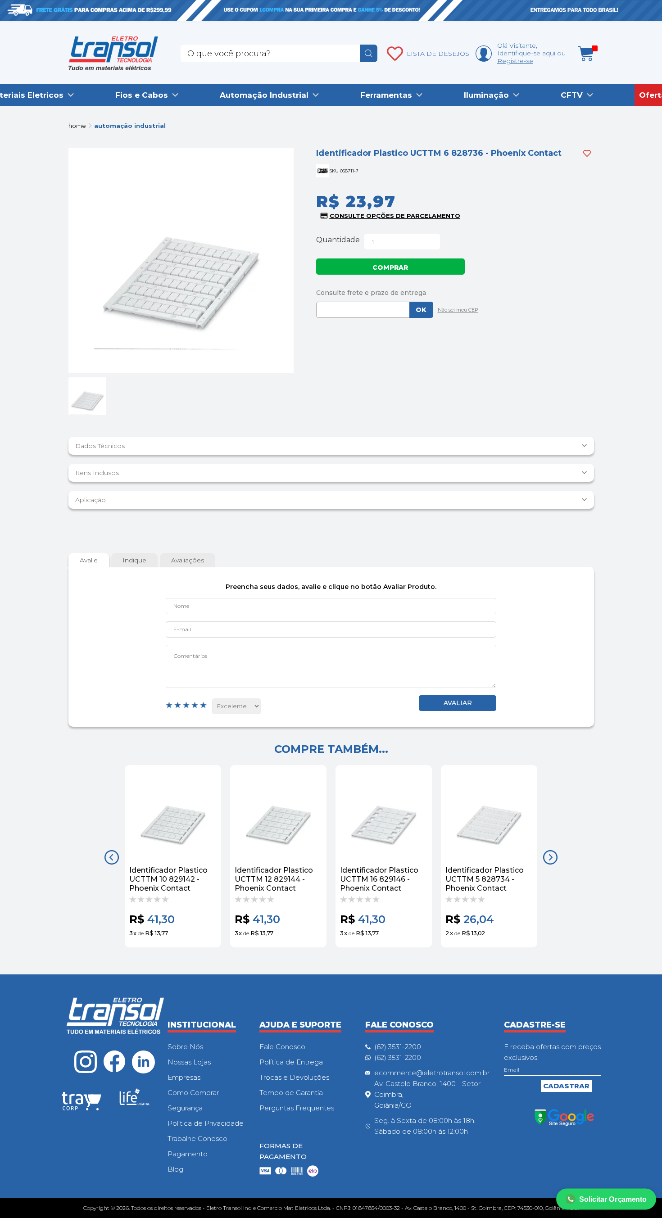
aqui (548, 53)
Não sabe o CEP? (455, 311)
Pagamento (188, 1154)
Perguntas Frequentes (296, 1108)
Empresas (184, 1077)
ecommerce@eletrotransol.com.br (432, 1073)
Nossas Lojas (189, 1062)
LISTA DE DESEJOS (438, 54)
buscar (368, 53)
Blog (175, 1169)
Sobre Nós (185, 1046)
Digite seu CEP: (455, 293)
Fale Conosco (282, 1046)
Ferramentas (386, 95)
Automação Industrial (264, 95)
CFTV (572, 95)
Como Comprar (193, 1092)
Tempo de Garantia (291, 1092)
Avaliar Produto (457, 703)
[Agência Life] (134, 1100)
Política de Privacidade (206, 1123)
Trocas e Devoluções (294, 1077)
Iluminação (486, 95)
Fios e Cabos (141, 95)
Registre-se (515, 61)
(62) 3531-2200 (397, 1046)
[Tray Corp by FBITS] (81, 1103)
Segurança (185, 1108)
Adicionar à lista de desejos (587, 153)
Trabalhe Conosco (197, 1138)
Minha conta (484, 53)
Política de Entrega (291, 1062)
